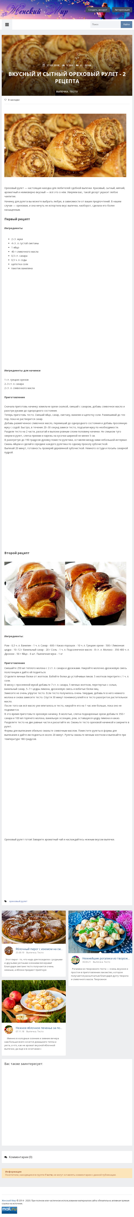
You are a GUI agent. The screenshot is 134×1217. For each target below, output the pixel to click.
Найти (126, 24)
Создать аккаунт (97, 9)
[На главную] (38, 10)
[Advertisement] (67, 326)
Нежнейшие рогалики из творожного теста (106, 958)
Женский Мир (9, 1200)
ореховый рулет (18, 901)
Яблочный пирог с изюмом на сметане (39, 949)
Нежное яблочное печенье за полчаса (39, 1028)
